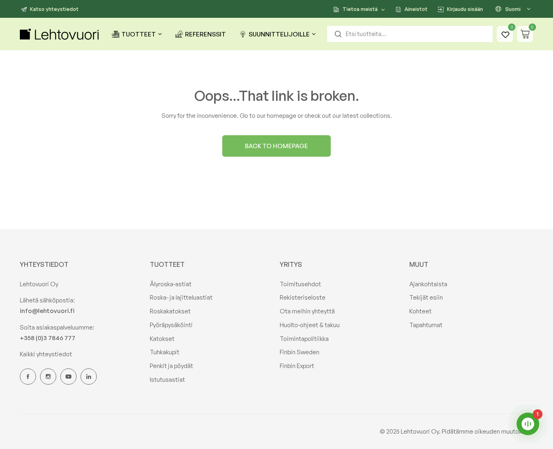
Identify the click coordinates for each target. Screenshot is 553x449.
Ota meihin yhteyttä (307, 311)
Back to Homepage (276, 146)
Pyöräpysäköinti (171, 325)
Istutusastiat (167, 379)
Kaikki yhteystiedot (46, 354)
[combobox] (410, 34)
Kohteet (420, 311)
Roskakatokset (170, 311)
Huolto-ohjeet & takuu (310, 325)
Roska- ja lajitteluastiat (181, 297)
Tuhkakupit (164, 352)
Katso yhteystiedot (54, 9)
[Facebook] (28, 376)
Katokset (162, 339)
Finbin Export (297, 366)
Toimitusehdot (300, 284)
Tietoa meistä (360, 9)
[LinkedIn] (89, 376)
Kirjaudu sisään (465, 9)
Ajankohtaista (428, 284)
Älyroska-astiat (170, 284)
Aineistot (416, 9)
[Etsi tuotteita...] (338, 34)
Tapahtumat (425, 325)
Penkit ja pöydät (171, 366)
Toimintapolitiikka (304, 339)
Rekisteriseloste (302, 297)
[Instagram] (48, 376)
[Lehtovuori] (60, 34)
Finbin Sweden (299, 352)
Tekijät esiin (426, 297)
